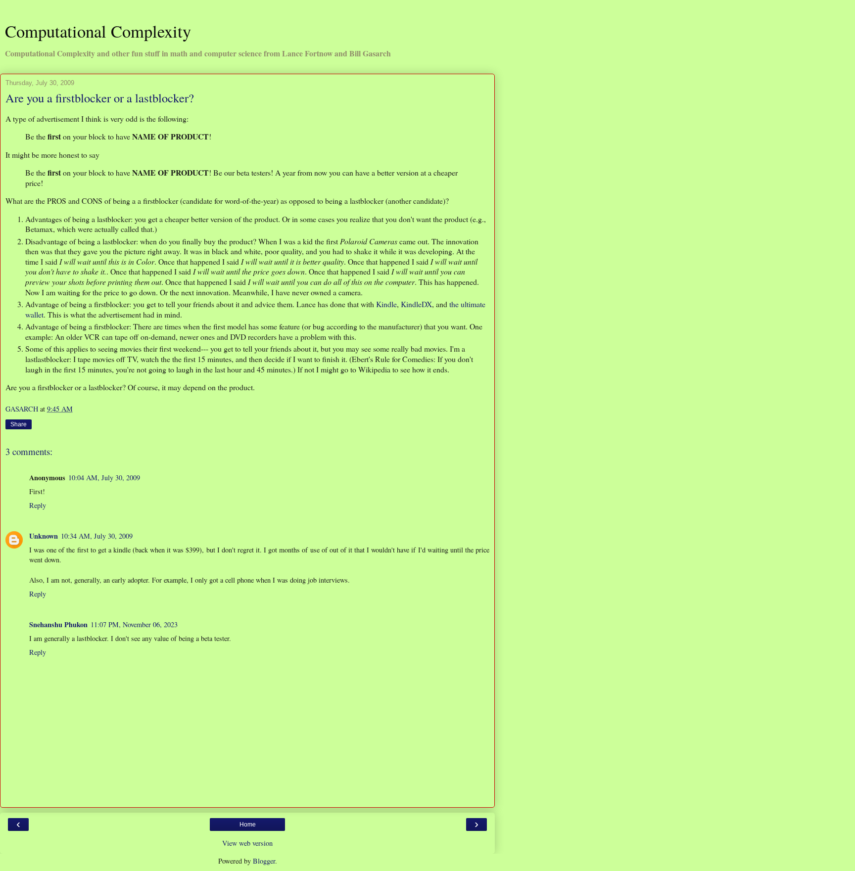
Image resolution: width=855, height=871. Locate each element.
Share (18, 424)
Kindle (386, 304)
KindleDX (416, 304)
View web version (247, 843)
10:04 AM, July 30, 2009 (104, 477)
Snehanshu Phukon (58, 624)
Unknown (43, 536)
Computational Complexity (98, 31)
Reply (37, 505)
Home (247, 824)
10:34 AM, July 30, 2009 (97, 536)
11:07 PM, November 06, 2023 (134, 624)
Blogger (264, 861)
